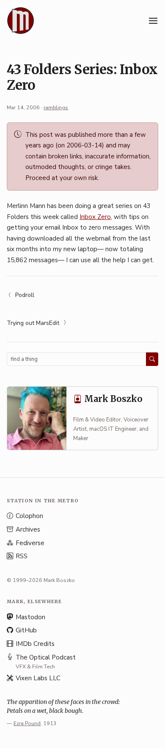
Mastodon (30, 617)
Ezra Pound (27, 723)
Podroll (24, 295)
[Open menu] (153, 21)
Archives (28, 529)
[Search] (152, 359)
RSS (22, 556)
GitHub (26, 630)
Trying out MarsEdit (33, 323)
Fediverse (30, 543)
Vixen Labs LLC (38, 678)
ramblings (56, 107)
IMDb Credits (35, 644)
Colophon (29, 516)
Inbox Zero (95, 217)
